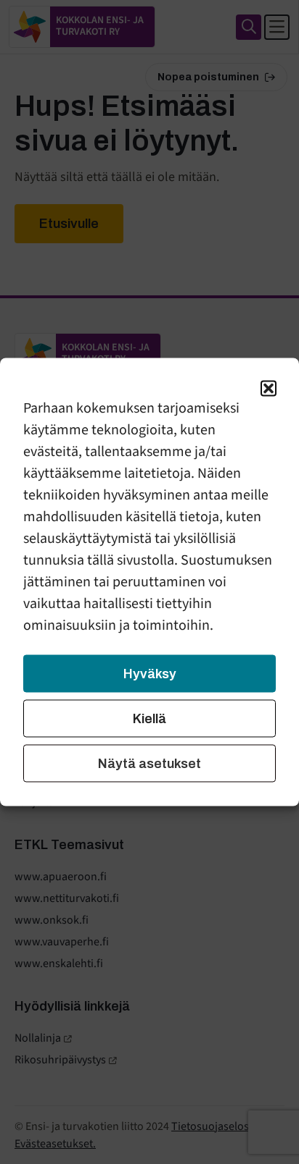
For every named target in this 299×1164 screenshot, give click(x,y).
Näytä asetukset (149, 763)
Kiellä (149, 719)
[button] (268, 388)
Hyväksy (149, 674)
